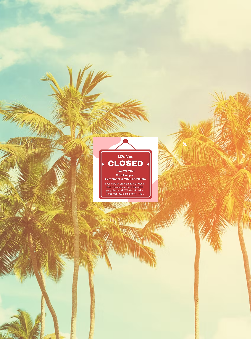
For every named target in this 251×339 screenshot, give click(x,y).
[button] (185, 144)
